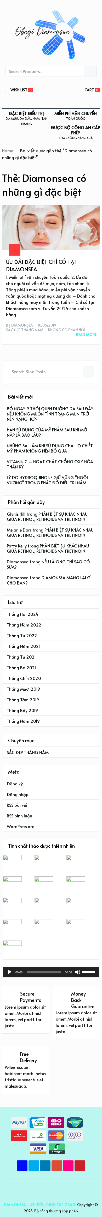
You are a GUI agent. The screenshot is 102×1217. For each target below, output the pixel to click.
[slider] (89, 971)
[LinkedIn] (45, 1165)
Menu (7, 103)
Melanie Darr (19, 530)
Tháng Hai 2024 (22, 614)
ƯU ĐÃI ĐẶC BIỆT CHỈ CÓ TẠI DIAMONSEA (41, 265)
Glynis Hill (16, 514)
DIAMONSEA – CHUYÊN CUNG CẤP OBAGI (40, 1204)
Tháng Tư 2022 (22, 635)
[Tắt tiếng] (77, 972)
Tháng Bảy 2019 (22, 710)
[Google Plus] (57, 1165)
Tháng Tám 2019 (23, 699)
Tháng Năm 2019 (23, 721)
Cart (89, 90)
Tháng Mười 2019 (23, 688)
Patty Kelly (17, 546)
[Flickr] (68, 1165)
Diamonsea (22, 325)
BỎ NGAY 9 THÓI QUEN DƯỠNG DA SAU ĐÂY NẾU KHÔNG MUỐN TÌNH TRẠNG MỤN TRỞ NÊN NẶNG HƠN (50, 413)
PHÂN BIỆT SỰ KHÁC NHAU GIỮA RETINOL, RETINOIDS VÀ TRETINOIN (47, 516)
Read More (86, 334)
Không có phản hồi (66, 330)
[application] (51, 972)
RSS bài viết (18, 805)
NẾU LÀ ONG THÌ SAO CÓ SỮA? (48, 564)
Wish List (18, 90)
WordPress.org (21, 826)
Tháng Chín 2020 (24, 678)
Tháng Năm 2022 (24, 624)
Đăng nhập (18, 794)
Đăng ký (15, 783)
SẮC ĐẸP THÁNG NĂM (24, 330)
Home (7, 150)
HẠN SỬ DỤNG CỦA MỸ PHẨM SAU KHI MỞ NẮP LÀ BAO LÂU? (47, 432)
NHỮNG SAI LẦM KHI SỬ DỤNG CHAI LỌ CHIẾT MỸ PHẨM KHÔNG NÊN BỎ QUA (50, 448)
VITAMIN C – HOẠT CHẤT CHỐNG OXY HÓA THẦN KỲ (50, 464)
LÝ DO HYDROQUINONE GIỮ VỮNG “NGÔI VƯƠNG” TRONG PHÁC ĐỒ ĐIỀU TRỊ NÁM (47, 480)
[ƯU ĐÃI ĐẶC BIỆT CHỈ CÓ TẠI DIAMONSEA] (51, 227)
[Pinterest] (80, 1165)
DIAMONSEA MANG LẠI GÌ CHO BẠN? (49, 580)
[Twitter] (34, 1165)
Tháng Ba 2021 (21, 667)
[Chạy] (9, 972)
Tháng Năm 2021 (23, 646)
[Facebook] (22, 1165)
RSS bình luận (19, 815)
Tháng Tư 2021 (21, 656)
